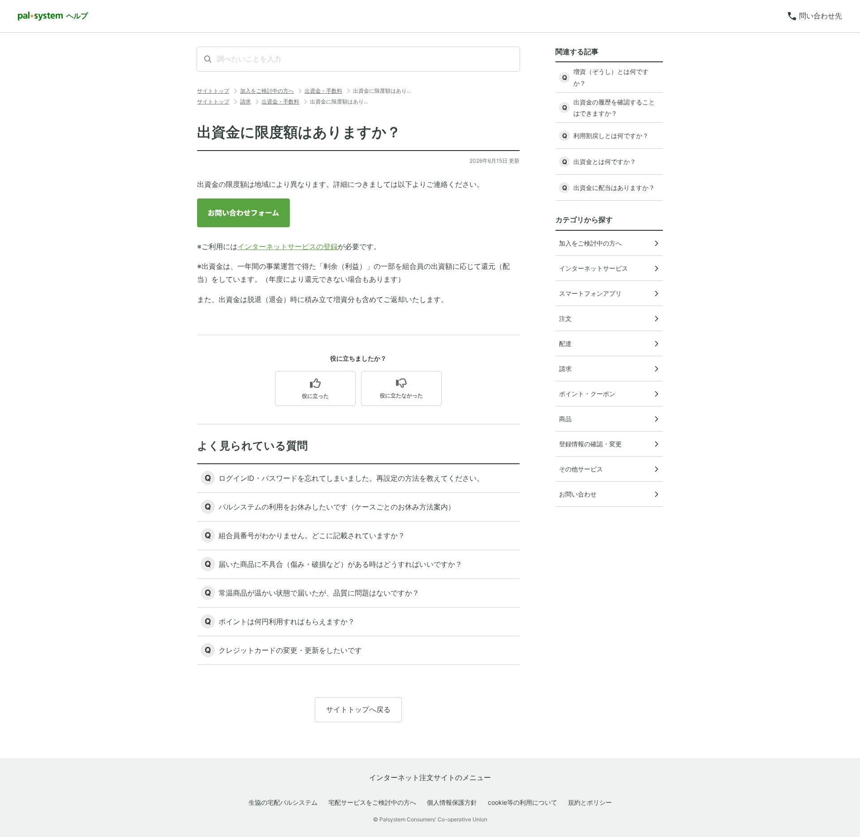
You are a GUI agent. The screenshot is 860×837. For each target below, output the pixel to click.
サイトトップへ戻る (358, 709)
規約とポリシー (590, 802)
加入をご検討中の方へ (267, 90)
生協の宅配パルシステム (283, 802)
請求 (245, 101)
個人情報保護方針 (452, 802)
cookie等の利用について (522, 802)
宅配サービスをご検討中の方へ (372, 802)
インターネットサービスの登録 (287, 246)
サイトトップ (213, 90)
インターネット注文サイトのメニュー (430, 777)
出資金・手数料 (323, 90)
